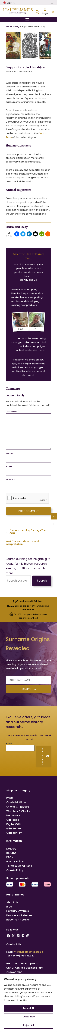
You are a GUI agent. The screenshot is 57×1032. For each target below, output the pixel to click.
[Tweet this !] (22, 233)
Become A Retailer (18, 919)
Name (10, 453)
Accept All (29, 1008)
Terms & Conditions (19, 866)
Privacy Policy (15, 861)
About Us (12, 902)
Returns (11, 853)
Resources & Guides (19, 915)
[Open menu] (52, 3)
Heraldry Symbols (17, 911)
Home (9, 26)
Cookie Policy (15, 870)
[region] (28, 1003)
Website (10, 479)
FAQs (9, 857)
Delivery (11, 848)
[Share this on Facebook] (16, 233)
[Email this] (35, 233)
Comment (12, 411)
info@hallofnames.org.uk (28, 951)
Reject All (28, 1025)
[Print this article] (41, 233)
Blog (16, 26)
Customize (28, 1016)
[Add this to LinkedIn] (29, 233)
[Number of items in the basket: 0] (52, 12)
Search (42, 581)
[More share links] (47, 233)
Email (9, 466)
